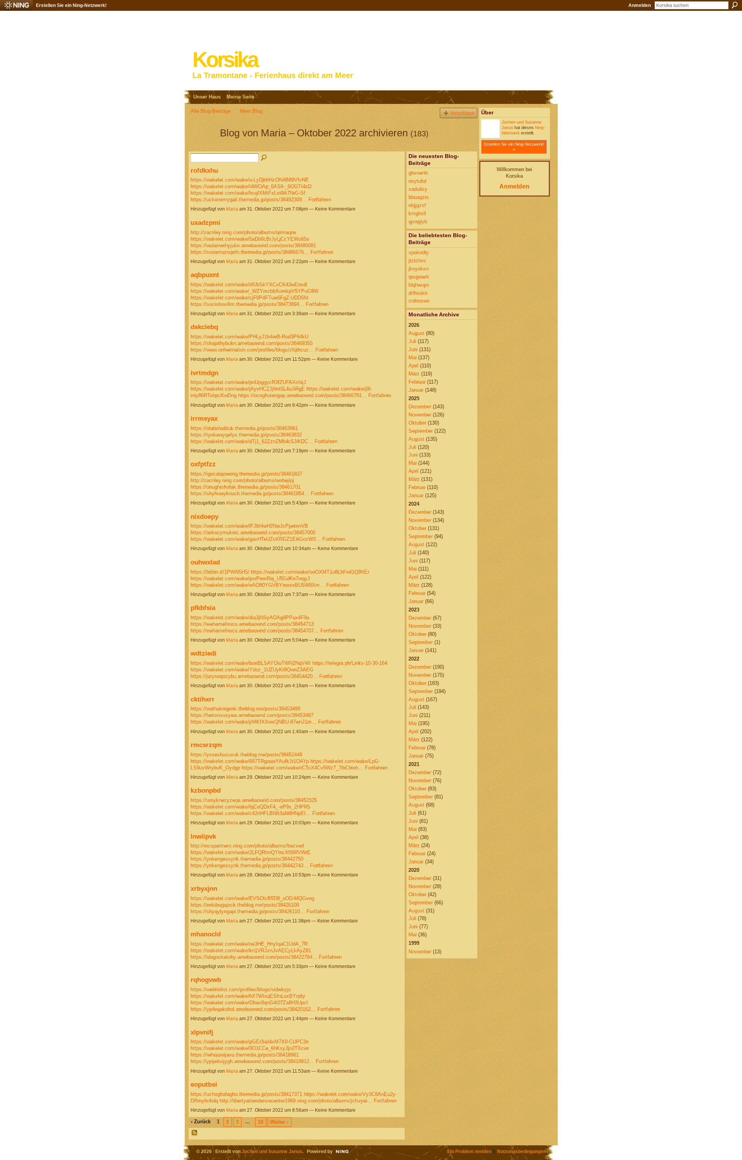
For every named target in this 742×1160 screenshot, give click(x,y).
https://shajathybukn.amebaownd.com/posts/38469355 (252, 343)
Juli (412, 341)
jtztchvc (417, 260)
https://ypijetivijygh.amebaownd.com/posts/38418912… (252, 1061)
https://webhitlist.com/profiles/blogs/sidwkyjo (241, 989)
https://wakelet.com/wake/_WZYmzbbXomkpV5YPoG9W (254, 291)
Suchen (735, 5)
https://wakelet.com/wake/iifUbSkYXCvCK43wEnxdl (249, 284)
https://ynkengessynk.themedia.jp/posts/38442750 (247, 859)
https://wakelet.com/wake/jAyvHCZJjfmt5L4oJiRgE (248, 389)
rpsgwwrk (418, 277)
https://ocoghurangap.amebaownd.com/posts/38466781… (302, 395)
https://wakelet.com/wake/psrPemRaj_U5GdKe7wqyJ (250, 578)
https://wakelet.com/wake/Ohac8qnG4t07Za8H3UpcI (249, 1002)
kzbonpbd (206, 790)
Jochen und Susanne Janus (272, 1151)
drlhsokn (417, 293)
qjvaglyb (417, 221)
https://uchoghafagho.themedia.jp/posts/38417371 (246, 1094)
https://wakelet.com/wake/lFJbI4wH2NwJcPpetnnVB (249, 526)
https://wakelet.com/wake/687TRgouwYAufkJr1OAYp (250, 761)
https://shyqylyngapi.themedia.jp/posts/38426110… (248, 911)
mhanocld (206, 934)
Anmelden (639, 5)
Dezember (419, 406)
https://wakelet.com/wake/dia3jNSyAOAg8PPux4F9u (250, 617)
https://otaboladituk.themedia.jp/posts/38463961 (244, 428)
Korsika (224, 59)
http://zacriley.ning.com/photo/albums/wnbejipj (242, 480)
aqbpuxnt (205, 275)
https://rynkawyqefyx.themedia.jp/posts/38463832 (246, 435)
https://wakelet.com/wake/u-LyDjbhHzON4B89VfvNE (250, 180)
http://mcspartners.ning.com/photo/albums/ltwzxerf (247, 846)
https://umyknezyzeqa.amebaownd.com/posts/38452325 (254, 800)
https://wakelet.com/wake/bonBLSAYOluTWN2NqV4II (251, 663)
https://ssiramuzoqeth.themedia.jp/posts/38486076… (250, 252)
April (413, 366)
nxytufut (417, 181)
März (414, 374)
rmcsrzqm (206, 745)
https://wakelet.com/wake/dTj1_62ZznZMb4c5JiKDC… (252, 441)
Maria (232, 209)
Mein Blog (251, 111)
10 (260, 1122)
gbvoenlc (418, 173)
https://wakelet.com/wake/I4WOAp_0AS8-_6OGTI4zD (251, 186)
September (420, 431)
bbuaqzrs (418, 197)
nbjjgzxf (417, 205)
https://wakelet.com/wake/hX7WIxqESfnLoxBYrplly (248, 996)
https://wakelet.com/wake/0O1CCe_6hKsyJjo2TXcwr (250, 1048)
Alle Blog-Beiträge (211, 111)
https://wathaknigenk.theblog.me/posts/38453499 (245, 709)
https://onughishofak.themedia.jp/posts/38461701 (246, 487)
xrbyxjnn (204, 888)
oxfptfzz (203, 464)
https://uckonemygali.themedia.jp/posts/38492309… (249, 199)
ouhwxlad (205, 562)
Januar (416, 390)
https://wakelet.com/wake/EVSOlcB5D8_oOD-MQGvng (252, 898)
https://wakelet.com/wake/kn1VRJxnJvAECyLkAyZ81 (251, 950)
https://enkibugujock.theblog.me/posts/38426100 (245, 905)
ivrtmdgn (204, 373)
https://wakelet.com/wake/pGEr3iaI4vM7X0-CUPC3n (249, 1042)
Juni (413, 349)
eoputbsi (204, 1084)
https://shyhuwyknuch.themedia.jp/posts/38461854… (250, 493)
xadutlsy (417, 189)
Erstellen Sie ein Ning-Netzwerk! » (514, 147)
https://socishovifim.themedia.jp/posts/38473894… (247, 304)
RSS (194, 1132)
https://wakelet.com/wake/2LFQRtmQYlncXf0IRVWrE (251, 852)
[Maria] (203, 146)
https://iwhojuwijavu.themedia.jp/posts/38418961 (245, 1055)
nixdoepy (204, 516)
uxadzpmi (205, 222)
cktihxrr (202, 699)
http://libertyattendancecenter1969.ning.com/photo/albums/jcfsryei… (296, 1101)
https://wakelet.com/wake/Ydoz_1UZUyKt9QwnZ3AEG (252, 670)
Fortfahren (319, 199)
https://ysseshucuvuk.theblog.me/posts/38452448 (246, 754)
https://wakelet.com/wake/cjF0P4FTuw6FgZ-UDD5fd (249, 298)
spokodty (418, 252)
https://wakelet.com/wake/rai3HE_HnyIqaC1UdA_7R (249, 944)
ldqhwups (418, 285)
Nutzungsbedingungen (521, 1151)
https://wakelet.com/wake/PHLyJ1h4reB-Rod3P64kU (249, 337)
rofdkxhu (204, 170)
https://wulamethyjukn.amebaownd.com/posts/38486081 (253, 245)
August (416, 333)
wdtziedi (203, 653)
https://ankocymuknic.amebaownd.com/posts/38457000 (253, 532)
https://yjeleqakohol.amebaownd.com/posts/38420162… (253, 1009)
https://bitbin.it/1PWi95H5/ (220, 572)
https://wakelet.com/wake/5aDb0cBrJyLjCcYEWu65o (250, 239)
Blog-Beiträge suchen (264, 158)
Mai (412, 357)
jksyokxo (418, 269)
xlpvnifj (202, 1032)
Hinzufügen (462, 112)
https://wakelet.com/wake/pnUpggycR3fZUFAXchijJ (248, 382)
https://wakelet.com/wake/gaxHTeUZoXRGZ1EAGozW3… (256, 539)
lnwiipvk (203, 836)
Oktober (417, 423)
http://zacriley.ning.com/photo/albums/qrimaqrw (243, 232)
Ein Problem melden (469, 1151)
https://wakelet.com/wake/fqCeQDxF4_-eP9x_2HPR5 (250, 807)
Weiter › (279, 1122)
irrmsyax (204, 418)
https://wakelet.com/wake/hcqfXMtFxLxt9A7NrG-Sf (248, 193)
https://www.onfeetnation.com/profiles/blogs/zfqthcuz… (252, 350)
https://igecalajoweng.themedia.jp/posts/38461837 (246, 474)
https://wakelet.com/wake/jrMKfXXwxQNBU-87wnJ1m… (254, 722)
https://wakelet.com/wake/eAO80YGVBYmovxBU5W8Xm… (258, 585)
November (419, 415)
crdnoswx (419, 301)
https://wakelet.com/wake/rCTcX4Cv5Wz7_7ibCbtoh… (302, 768)
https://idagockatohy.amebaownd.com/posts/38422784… (254, 957)
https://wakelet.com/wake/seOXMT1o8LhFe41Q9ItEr (310, 572)
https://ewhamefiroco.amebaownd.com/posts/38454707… (255, 630)
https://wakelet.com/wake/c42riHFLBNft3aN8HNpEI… (251, 813)
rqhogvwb (206, 979)
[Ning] (16, 5)
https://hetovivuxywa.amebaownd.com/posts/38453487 (252, 715)
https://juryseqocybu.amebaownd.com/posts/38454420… (254, 676)
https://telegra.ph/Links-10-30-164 (349, 663)
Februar (416, 382)
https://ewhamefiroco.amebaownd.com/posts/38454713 (252, 624)
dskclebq (204, 327)
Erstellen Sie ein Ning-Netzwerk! (71, 5)
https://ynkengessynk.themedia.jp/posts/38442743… (249, 865)
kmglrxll (417, 213)
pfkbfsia (203, 607)
